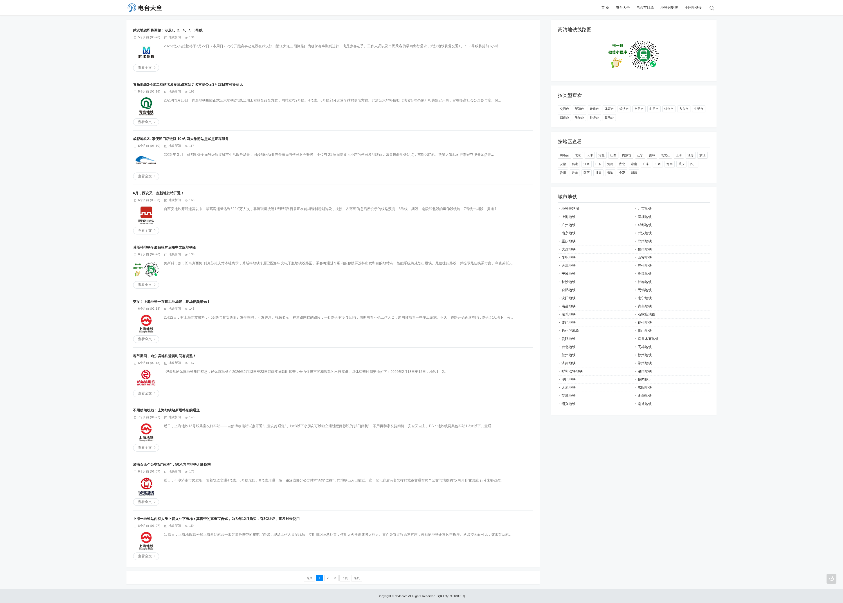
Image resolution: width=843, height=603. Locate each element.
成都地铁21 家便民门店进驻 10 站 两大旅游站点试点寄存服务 (181, 139)
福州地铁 (645, 322)
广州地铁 (569, 225)
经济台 (624, 109)
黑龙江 (665, 155)
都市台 (564, 117)
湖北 (622, 164)
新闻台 (579, 109)
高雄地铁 (645, 347)
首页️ (309, 578)
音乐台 (594, 109)
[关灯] (831, 579)
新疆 (634, 172)
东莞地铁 (569, 314)
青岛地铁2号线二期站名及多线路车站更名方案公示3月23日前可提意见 (188, 84)
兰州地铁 (569, 355)
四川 (693, 164)
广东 (646, 164)
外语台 (594, 117)
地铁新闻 (175, 37)
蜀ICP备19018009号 (451, 596)
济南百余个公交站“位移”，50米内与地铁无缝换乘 (172, 464)
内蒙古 (626, 155)
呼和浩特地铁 (572, 371)
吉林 (652, 155)
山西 (613, 155)
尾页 (357, 578)
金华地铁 (645, 396)
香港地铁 (645, 274)
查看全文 (145, 67)
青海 (610, 172)
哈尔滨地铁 (570, 330)
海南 (669, 164)
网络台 (564, 155)
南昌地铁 (569, 306)
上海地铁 (569, 217)
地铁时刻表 (669, 7)
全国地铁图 (693, 7)
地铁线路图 (570, 209)
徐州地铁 (645, 355)
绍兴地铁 (569, 404)
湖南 (634, 164)
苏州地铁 (645, 265)
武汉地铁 (645, 233)
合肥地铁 (569, 290)
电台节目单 (645, 7)
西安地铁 (645, 257)
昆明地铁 (569, 257)
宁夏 (622, 172)
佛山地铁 (645, 330)
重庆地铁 (569, 241)
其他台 (609, 117)
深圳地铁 (645, 217)
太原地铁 (569, 387)
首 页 (605, 7)
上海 (679, 155)
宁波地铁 (569, 274)
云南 (575, 172)
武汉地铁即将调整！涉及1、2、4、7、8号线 (168, 30)
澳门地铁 (569, 379)
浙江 (702, 155)
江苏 (691, 155)
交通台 (564, 109)
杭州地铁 (645, 249)
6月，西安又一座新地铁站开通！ (158, 193)
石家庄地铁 (646, 314)
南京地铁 (569, 233)
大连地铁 (569, 249)
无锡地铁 (645, 290)
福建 (575, 164)
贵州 (563, 172)
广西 (658, 164)
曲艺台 (654, 109)
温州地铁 (645, 371)
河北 (601, 155)
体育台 (609, 109)
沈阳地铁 (569, 298)
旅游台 (579, 117)
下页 (345, 578)
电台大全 (623, 7)
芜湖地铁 (569, 396)
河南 (610, 164)
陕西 (587, 172)
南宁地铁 (645, 298)
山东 (598, 164)
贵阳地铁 (569, 339)
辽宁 (640, 155)
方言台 (683, 109)
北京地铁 (645, 209)
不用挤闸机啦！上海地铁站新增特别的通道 (166, 410)
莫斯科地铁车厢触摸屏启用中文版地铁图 (164, 247)
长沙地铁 (569, 282)
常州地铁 (645, 363)
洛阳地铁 (645, 387)
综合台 (669, 109)
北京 (578, 155)
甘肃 (598, 172)
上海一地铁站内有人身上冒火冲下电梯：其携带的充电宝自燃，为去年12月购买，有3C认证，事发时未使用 (216, 519)
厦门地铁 (569, 322)
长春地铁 (645, 282)
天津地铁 (569, 265)
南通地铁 (645, 404)
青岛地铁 (645, 306)
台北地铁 (569, 347)
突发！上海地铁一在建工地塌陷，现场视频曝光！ (171, 301)
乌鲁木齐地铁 (648, 339)
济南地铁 (569, 363)
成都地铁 (645, 225)
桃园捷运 (645, 379)
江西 (587, 164)
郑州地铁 (645, 241)
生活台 (698, 109)
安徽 (563, 164)
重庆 (681, 164)
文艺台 (639, 109)
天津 (590, 155)
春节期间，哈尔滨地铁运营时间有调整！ (164, 356)
